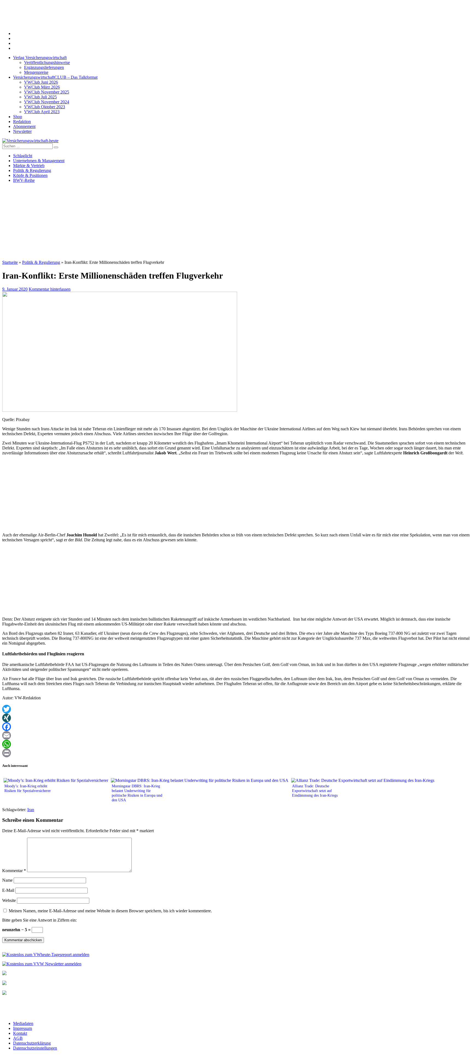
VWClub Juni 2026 (41, 82)
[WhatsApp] (236, 744)
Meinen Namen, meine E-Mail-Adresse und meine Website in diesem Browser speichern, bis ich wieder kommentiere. (110, 910)
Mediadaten (23, 1023)
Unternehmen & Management (38, 160)
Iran (30, 809)
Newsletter (22, 131)
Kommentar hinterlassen (49, 289)
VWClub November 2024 (46, 102)
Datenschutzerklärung (32, 1043)
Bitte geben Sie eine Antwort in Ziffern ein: (39, 920)
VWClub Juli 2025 (40, 97)
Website (9, 900)
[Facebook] (236, 726)
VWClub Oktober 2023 (44, 106)
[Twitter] (236, 709)
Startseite (10, 262)
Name (7, 880)
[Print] (236, 753)
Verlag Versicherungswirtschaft (40, 57)
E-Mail (8, 890)
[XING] (236, 718)
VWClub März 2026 (42, 87)
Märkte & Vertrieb (29, 165)
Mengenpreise (36, 72)
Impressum (22, 1028)
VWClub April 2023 (42, 111)
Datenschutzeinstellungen (35, 1048)
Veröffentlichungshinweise (47, 62)
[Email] (236, 735)
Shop (17, 116)
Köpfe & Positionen (30, 175)
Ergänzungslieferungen (44, 67)
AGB (18, 1038)
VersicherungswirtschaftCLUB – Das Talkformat (55, 77)
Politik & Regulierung (32, 170)
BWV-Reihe (24, 180)
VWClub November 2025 (46, 92)
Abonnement (24, 126)
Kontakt (20, 1033)
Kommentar (14, 870)
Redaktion (22, 121)
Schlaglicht (22, 155)
